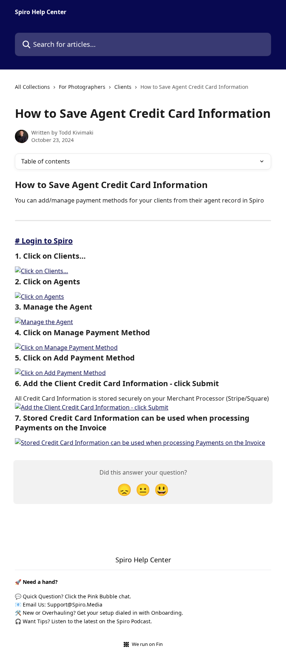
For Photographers (82, 86)
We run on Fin (147, 644)
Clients (122, 86)
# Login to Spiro (44, 241)
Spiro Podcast (133, 621)
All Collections (32, 86)
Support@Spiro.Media (74, 604)
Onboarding (166, 612)
